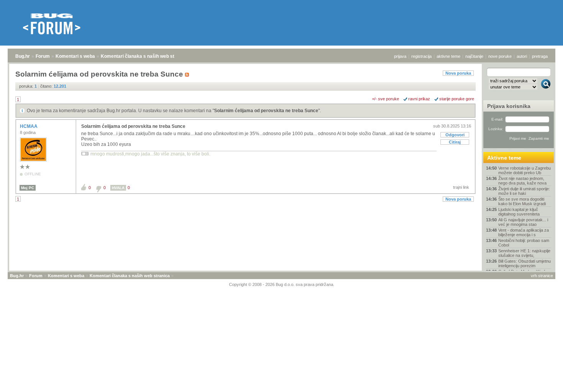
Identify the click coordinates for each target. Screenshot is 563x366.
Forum (43, 56)
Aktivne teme (504, 158)
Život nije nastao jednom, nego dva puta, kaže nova (522, 180)
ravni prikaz (419, 98)
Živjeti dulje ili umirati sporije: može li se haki (524, 191)
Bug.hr (22, 56)
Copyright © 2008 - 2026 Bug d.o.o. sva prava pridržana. (281, 284)
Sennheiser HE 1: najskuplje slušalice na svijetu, (524, 253)
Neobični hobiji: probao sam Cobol (523, 242)
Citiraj (455, 142)
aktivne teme (448, 56)
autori (522, 56)
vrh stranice (542, 275)
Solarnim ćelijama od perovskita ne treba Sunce (266, 110)
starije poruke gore (456, 98)
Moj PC (27, 188)
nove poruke (500, 56)
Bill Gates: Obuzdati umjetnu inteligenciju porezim (524, 263)
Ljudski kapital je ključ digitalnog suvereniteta (519, 211)
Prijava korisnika (508, 106)
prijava (400, 56)
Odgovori (455, 134)
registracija (421, 56)
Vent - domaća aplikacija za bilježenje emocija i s (523, 232)
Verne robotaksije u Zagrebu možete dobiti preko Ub (524, 170)
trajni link (461, 187)
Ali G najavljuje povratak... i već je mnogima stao (523, 222)
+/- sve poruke (385, 98)
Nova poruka (458, 73)
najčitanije (474, 56)
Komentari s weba (75, 56)
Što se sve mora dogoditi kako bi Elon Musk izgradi (522, 201)
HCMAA (29, 126)
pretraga (540, 56)
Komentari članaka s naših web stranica (144, 56)
